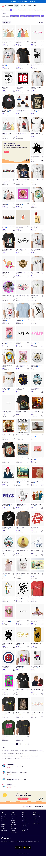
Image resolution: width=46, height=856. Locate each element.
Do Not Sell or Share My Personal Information (24, 841)
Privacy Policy (11, 841)
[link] (14, 16)
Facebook (37, 816)
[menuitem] (2, 10)
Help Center (24, 818)
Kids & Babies (40, 9)
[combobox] (16, 5)
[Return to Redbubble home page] (7, 5)
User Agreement (4, 841)
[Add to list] (14, 41)
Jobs (12, 826)
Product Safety (25, 822)
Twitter (37, 818)
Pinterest (37, 823)
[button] (23, 1)
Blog (2, 820)
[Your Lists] (39, 5)
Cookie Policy (36, 841)
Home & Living (32, 9)
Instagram (37, 814)
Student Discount (3, 823)
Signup (3, 828)
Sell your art (13, 824)
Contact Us (24, 827)
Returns (23, 816)
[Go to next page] (28, 744)
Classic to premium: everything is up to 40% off (23, 1)
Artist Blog (13, 828)
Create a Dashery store (14, 831)
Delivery (24, 814)
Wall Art (26, 9)
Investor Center (14, 816)
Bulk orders (4, 830)
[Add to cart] (14, 45)
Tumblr (37, 821)
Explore (2, 9)
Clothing (8, 9)
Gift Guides (4, 814)
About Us (13, 814)
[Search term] (17, 5)
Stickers (15, 9)
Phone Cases (21, 9)
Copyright (24, 825)
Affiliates (13, 822)
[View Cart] (42, 5)
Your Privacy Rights (25, 829)
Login (2, 826)
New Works (4, 818)
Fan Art (3, 816)
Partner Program (13, 819)
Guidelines (24, 820)
